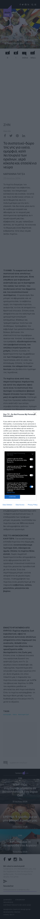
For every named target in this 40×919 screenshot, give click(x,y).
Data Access (20, 505)
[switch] (31, 459)
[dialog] (20, 459)
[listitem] (20, 454)
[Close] (36, 414)
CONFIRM (12, 496)
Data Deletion (7, 505)
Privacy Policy (32, 505)
